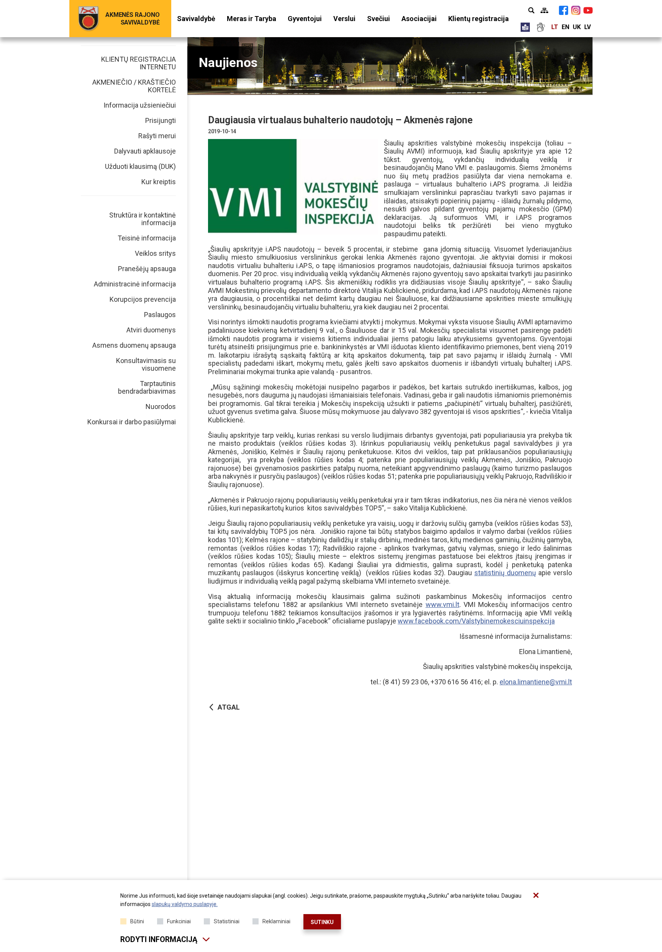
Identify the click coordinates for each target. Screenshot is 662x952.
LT (554, 27)
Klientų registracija (478, 19)
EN (565, 27)
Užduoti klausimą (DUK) (140, 166)
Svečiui (378, 19)
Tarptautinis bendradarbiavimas (147, 387)
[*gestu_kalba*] (540, 27)
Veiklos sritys (155, 253)
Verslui (344, 19)
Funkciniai (179, 921)
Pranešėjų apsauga (147, 269)
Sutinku (322, 922)
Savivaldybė (196, 19)
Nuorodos (161, 406)
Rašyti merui (157, 136)
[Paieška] (531, 10)
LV (587, 27)
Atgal (229, 707)
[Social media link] (563, 10)
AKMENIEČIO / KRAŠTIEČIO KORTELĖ (134, 86)
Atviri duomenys (151, 330)
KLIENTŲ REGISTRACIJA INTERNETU (138, 63)
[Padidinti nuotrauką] (293, 187)
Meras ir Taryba (251, 19)
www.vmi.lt (442, 604)
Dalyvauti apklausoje (145, 151)
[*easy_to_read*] (525, 27)
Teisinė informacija (147, 238)
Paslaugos (160, 315)
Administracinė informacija (135, 284)
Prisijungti (160, 120)
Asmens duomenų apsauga (134, 345)
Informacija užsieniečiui (139, 105)
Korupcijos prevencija (143, 299)
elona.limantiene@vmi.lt (536, 682)
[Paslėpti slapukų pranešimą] (536, 895)
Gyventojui (305, 19)
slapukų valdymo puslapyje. (185, 904)
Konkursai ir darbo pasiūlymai (131, 422)
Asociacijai (419, 19)
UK (577, 27)
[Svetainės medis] (544, 10)
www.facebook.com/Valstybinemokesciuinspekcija (476, 621)
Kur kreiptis (158, 182)
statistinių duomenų (505, 573)
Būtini (137, 921)
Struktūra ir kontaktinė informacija (142, 219)
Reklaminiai (276, 921)
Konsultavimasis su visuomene (146, 364)
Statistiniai (226, 921)
